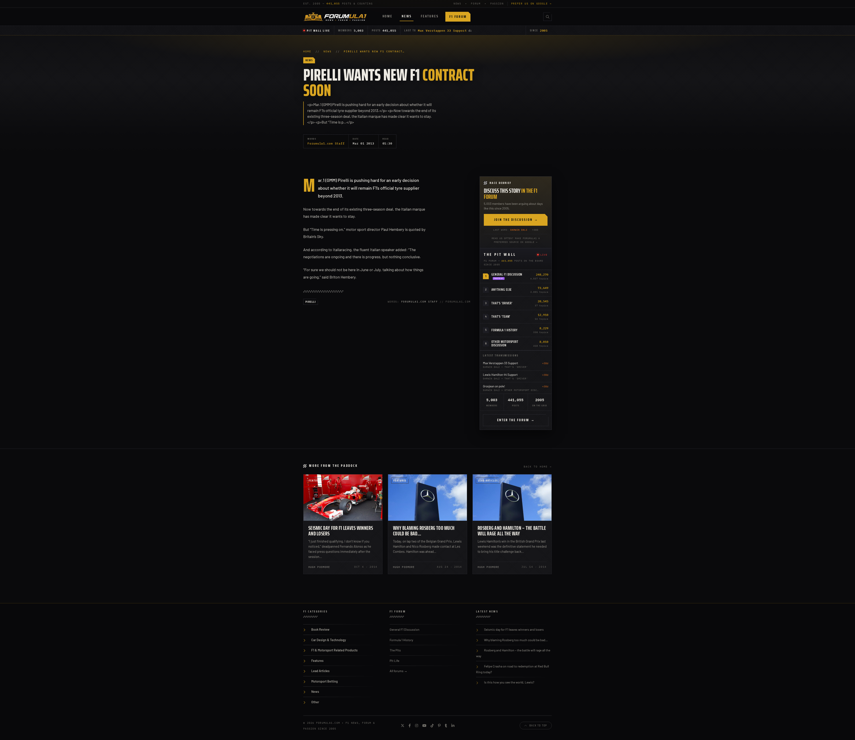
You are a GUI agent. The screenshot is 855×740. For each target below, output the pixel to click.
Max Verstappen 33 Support (442, 30)
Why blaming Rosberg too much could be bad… (423, 531)
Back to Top (538, 725)
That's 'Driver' (502, 303)
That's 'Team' (500, 316)
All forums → (398, 671)
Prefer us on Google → (531, 3)
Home (388, 16)
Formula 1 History (504, 330)
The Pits (395, 650)
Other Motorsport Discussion (504, 343)
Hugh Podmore (319, 567)
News (406, 16)
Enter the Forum (515, 420)
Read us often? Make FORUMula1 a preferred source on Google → (516, 240)
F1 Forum (457, 16)
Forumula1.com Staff (325, 143)
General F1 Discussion (506, 274)
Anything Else (501, 289)
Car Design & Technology (328, 640)
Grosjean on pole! (494, 386)
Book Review (320, 629)
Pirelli (310, 302)
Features (429, 16)
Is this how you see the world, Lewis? (509, 682)
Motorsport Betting (324, 681)
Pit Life (394, 661)
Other (315, 702)
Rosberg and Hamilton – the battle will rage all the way (512, 531)
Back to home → (538, 466)
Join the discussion (515, 219)
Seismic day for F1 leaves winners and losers (340, 531)
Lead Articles (488, 480)
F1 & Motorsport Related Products (334, 650)
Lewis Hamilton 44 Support (500, 374)
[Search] (547, 16)
